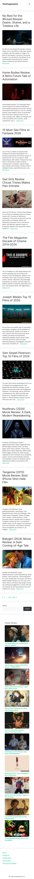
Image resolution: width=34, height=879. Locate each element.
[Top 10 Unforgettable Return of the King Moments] (17, 807)
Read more (5, 63)
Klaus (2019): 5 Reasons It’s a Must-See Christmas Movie (16, 709)
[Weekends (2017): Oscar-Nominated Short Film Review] (17, 763)
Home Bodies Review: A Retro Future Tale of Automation (16, 76)
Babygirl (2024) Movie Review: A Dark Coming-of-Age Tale (16, 542)
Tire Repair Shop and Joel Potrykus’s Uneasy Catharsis (16, 644)
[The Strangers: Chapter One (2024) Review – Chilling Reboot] (17, 655)
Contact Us (5, 855)
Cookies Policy (7, 858)
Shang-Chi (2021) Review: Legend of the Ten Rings (16, 796)
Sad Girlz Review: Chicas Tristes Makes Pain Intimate (16, 182)
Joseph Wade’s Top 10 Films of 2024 (16, 298)
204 (9, 597)
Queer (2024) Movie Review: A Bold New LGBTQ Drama (16, 687)
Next (14, 597)
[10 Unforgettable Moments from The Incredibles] (17, 828)
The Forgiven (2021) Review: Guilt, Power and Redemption (16, 752)
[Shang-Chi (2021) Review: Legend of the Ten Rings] (17, 785)
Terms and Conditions (9, 863)
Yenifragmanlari (10, 4)
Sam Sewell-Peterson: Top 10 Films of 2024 (16, 354)
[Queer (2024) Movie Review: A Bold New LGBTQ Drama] (17, 677)
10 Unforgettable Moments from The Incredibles (16, 839)
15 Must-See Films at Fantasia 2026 (16, 131)
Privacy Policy (6, 860)
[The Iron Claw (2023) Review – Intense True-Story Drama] (17, 720)
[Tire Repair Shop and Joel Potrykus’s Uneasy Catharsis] (17, 633)
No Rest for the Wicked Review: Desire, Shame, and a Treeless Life (16, 20)
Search (4, 605)
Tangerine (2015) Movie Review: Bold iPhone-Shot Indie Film (15, 477)
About (4, 852)
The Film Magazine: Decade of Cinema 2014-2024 (15, 241)
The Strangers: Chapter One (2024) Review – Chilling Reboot (16, 666)
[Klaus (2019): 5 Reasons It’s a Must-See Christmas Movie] (17, 698)
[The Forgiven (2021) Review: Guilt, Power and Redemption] (17, 742)
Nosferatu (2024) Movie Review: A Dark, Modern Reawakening (16, 412)
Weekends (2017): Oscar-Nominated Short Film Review (16, 774)
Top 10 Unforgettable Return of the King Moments (16, 817)
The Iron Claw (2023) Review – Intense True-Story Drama (15, 731)
